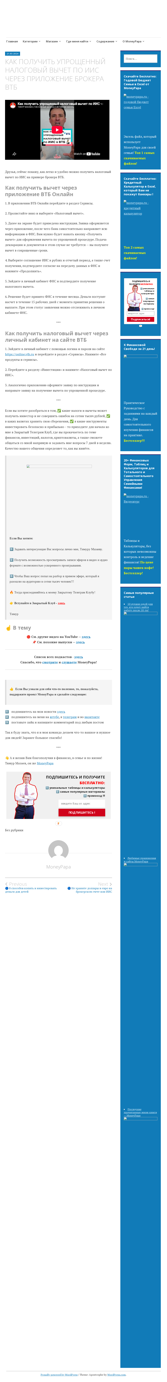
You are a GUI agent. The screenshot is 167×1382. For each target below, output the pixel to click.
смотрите (50, 662)
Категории (30, 41)
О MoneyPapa (132, 41)
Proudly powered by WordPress (59, 1374)
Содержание (105, 41)
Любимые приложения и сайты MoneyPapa (140, 859)
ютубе (54, 717)
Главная (12, 41)
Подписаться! (140, 319)
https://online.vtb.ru (19, 354)
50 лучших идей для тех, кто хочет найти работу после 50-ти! (138, 607)
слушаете (69, 662)
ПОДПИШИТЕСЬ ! (81, 812)
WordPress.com (116, 1374)
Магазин (52, 41)
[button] (72, 780)
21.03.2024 (12, 53)
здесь (61, 603)
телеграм (70, 717)
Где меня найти (77, 41)
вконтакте (92, 717)
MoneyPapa (45, 763)
